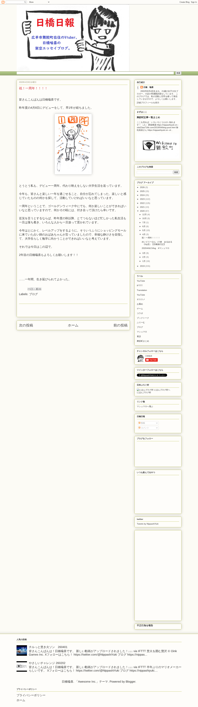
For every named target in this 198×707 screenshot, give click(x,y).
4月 (144, 234)
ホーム (73, 325)
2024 (142, 195)
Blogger (130, 681)
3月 (144, 253)
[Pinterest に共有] (40, 289)
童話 (139, 336)
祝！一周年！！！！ (151, 238)
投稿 (142, 423)
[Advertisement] (73, 310)
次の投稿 (26, 325)
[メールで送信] (29, 289)
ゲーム (140, 308)
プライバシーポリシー (31, 695)
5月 (144, 230)
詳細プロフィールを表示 (148, 102)
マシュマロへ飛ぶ (145, 406)
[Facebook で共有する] (37, 289)
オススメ (141, 299)
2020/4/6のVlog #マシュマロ (156, 248)
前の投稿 (120, 325)
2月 (144, 257)
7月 (144, 222)
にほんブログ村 (144, 392)
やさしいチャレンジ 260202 (47, 663)
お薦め (140, 304)
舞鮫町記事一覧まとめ (148, 117)
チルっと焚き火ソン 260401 (48, 647)
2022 (142, 203)
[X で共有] (34, 289)
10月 (144, 218)
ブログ (33, 294)
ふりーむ (141, 322)
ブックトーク (143, 318)
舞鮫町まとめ (143, 341)
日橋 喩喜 (148, 87)
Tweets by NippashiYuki (147, 524)
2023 (142, 199)
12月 (144, 214)
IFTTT (140, 285)
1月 (144, 261)
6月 (144, 226)
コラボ (140, 313)
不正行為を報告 (145, 625)
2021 (142, 207)
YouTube (141, 281)
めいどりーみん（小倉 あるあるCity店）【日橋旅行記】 (157, 243)
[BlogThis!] (31, 289)
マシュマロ (142, 332)
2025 (142, 191)
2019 (142, 266)
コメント (144, 428)
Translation (142, 290)
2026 (142, 187)
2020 (142, 211)
